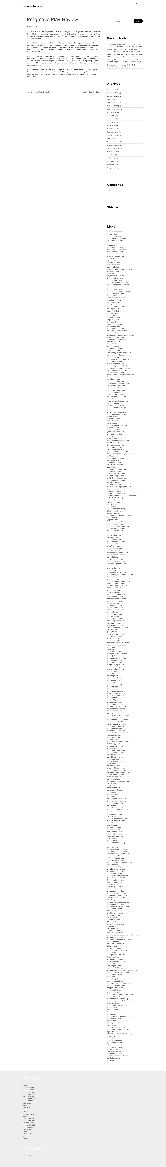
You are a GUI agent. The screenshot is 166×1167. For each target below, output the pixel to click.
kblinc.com (111, 436)
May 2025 (111, 122)
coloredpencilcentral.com (117, 397)
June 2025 (111, 119)
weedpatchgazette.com (116, 434)
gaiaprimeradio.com (114, 678)
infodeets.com (112, 245)
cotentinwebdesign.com (116, 355)
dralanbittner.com (114, 429)
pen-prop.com (112, 847)
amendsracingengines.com (117, 867)
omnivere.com (112, 258)
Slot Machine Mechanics (92, 92)
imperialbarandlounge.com (117, 401)
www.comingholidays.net (116, 563)
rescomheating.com (114, 1047)
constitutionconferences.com (118, 781)
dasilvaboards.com (114, 588)
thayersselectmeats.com (116, 801)
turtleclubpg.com (113, 744)
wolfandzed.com (113, 919)
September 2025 (113, 109)
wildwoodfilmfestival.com (117, 337)
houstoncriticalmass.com (116, 572)
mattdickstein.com (114, 829)
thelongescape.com (114, 684)
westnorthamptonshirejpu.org (118, 339)
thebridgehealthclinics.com (117, 810)
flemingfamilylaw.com (115, 1023)
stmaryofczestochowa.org (117, 654)
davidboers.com (113, 825)
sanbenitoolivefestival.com (117, 553)
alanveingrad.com (114, 697)
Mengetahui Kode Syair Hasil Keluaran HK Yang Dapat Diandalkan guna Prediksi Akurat (125, 45)
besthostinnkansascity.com (117, 1051)
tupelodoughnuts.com (115, 445)
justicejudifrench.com (115, 656)
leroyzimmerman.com (115, 1018)
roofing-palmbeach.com (116, 390)
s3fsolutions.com (113, 379)
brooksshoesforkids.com (116, 799)
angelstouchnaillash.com (116, 458)
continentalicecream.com (116, 599)
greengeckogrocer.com (116, 473)
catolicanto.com (113, 506)
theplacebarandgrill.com (116, 761)
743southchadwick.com (116, 385)
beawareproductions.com (117, 645)
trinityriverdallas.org (115, 511)
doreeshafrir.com (113, 640)
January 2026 (112, 96)
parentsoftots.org (113, 816)
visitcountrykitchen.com (116, 693)
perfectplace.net (113, 513)
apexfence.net (112, 1060)
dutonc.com (111, 682)
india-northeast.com (114, 388)
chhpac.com (111, 1038)
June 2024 (111, 158)
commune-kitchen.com (115, 610)
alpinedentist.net (113, 322)
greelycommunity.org (115, 625)
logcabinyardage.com (115, 823)
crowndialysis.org (114, 484)
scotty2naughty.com (114, 638)
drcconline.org (112, 759)
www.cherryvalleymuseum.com (119, 353)
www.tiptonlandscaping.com (118, 906)
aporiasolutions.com (115, 803)
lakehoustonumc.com (115, 834)
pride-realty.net (113, 1003)
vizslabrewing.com (114, 427)
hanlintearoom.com (114, 1009)
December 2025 (113, 99)
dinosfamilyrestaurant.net (117, 366)
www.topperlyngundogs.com (118, 853)
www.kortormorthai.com (116, 869)
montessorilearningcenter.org (118, 983)
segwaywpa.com (113, 805)
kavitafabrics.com (114, 735)
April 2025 (111, 125)
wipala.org (111, 533)
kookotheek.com (113, 326)
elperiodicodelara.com (115, 236)
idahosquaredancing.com (117, 414)
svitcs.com (111, 785)
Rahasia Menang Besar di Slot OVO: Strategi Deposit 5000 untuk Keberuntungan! (124, 55)
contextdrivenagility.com (116, 647)
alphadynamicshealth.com (117, 1005)
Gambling (111, 191)
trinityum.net (112, 946)
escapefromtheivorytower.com (118, 383)
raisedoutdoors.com (114, 403)
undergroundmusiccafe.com (117, 1056)
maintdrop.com (113, 313)
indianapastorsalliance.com (117, 770)
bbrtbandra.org (113, 304)
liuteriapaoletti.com (114, 717)
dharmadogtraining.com (116, 1040)
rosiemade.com (113, 443)
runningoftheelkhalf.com (116, 856)
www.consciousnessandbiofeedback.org (122, 935)
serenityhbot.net (113, 840)
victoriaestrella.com (114, 748)
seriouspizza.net (113, 788)
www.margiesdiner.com (116, 886)
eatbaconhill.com (113, 267)
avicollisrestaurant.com (116, 757)
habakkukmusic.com (115, 836)
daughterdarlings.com (115, 243)
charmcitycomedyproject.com (118, 643)
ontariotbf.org (112, 287)
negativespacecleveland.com (118, 715)
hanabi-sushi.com (114, 917)
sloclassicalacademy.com (117, 585)
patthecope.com (113, 783)
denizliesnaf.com (113, 779)
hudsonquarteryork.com (116, 961)
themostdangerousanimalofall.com (120, 574)
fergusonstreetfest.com (116, 985)
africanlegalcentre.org (115, 621)
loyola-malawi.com (32, 6)
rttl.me (109, 1045)
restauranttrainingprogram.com (119, 487)
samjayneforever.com (115, 988)
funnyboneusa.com (114, 728)
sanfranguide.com (114, 566)
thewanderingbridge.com (116, 658)
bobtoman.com (112, 315)
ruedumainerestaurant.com (117, 627)
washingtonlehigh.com (115, 913)
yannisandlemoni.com (115, 432)
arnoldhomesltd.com (115, 394)
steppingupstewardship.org (117, 908)
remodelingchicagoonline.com (118, 902)
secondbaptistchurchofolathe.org (119, 1034)
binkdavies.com (113, 603)
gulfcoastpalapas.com (115, 807)
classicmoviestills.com (115, 555)
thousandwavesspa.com (116, 750)
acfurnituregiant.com (115, 254)
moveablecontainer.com (116, 348)
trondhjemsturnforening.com (118, 972)
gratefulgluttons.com (115, 546)
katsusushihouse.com (115, 623)
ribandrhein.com (113, 502)
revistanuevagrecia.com (116, 634)
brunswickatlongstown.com (117, 667)
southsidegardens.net (115, 944)
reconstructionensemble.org (118, 733)
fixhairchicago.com (114, 777)
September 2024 (113, 148)
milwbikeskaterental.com (116, 706)
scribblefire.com (113, 517)
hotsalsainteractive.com (116, 247)
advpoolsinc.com (113, 766)
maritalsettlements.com (116, 704)
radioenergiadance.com (116, 324)
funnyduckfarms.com (115, 1012)
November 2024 (113, 142)
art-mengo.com (113, 676)
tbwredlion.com (113, 976)
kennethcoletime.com (115, 662)
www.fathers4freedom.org (117, 851)
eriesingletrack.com (114, 438)
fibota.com (111, 963)
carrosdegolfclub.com (115, 372)
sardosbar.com (112, 421)
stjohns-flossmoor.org (115, 726)
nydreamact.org (113, 295)
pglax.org (110, 713)
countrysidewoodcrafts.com (117, 282)
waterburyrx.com (113, 763)
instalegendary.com (114, 289)
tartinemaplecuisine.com (116, 669)
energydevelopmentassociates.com (120, 374)
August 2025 (112, 112)
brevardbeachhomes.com (117, 381)
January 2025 (112, 135)
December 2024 (113, 138)
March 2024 (111, 168)
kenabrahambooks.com (116, 607)
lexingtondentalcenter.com (117, 480)
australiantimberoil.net (115, 364)
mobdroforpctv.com (114, 548)
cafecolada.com (113, 557)
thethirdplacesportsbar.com (117, 950)
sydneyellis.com (113, 482)
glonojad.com (112, 632)
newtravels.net (112, 273)
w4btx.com (111, 456)
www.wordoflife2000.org (116, 412)
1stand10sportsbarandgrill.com (119, 454)
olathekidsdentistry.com (116, 447)
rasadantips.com (113, 260)
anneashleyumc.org (114, 873)
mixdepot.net (112, 926)
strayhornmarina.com (115, 592)
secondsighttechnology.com (118, 469)
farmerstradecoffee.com (116, 821)
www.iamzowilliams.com (116, 937)
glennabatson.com (114, 590)
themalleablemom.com (115, 660)
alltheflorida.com (113, 992)
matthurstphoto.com (114, 990)
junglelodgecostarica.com (117, 689)
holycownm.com (113, 739)
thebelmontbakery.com (115, 278)
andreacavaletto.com (115, 524)
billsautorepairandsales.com (118, 979)
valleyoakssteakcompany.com (118, 772)
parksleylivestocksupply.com (118, 526)
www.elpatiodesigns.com (116, 959)
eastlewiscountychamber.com (118, 581)
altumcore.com (112, 792)
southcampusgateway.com (117, 331)
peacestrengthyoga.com (116, 860)
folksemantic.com (114, 418)
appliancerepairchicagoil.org (118, 284)
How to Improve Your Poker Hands (40, 92)
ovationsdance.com (114, 500)
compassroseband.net (115, 790)
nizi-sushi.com (112, 673)
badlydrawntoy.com (114, 832)
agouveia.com (112, 1032)
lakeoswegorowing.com (116, 1027)
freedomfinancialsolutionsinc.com (120, 862)
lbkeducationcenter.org (116, 509)
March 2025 (111, 129)
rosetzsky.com (112, 629)
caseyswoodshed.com (115, 774)
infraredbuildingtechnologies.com (120, 368)
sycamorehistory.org (115, 930)
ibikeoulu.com (112, 649)
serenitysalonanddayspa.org (118, 249)
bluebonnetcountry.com (116, 306)
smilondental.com (114, 462)
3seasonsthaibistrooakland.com (119, 515)
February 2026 (113, 93)
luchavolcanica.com (114, 737)
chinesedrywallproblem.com (118, 722)
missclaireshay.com (114, 232)
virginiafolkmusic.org (115, 498)
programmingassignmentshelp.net (120, 269)
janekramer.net (113, 671)
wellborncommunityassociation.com (121, 335)
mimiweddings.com (114, 1049)
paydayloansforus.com (115, 276)
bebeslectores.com (114, 361)
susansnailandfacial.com (116, 845)
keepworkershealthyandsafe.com (119, 291)
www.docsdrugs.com (115, 884)
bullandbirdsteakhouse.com (117, 893)
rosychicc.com (112, 537)
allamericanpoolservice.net (117, 489)
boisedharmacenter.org (116, 528)
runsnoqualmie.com (114, 882)
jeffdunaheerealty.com (115, 858)
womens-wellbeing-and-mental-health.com (123, 495)
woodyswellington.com (116, 955)
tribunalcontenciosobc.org (117, 583)
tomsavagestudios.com (116, 493)
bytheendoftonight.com (116, 541)
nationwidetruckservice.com (118, 741)
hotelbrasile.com (113, 342)
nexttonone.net (113, 838)
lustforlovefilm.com (114, 614)
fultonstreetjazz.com (115, 344)
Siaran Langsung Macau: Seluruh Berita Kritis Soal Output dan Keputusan (123, 66)
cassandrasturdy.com (115, 550)
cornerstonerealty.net (115, 933)
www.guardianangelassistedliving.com (122, 970)
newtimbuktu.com (114, 262)
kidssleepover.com (114, 271)
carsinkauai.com (113, 996)
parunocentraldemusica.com (118, 968)
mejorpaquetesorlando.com (117, 451)
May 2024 (111, 161)
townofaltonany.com (114, 711)
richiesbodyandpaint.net (116, 238)
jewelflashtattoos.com (115, 300)
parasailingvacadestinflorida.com (120, 1001)
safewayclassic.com (115, 280)
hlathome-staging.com (115, 476)
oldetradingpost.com (115, 357)
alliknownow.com (113, 579)
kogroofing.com (113, 320)
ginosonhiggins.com (115, 700)
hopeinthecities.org (114, 544)
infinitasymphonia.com (115, 618)
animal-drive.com (113, 794)
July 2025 (111, 116)
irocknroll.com (112, 410)
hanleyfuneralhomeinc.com (117, 449)
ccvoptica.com (112, 911)
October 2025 (112, 106)
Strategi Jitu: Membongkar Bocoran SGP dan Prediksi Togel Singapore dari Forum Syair (124, 61)
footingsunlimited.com (115, 880)
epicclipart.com (113, 309)
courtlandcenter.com (115, 752)
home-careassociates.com (117, 522)
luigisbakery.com (113, 915)
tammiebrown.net (113, 680)
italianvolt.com (112, 423)
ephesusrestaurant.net (115, 952)
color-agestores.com (115, 530)
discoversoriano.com (115, 559)
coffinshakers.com (114, 651)
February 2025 (113, 132)
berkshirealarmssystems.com (118, 425)
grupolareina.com (114, 350)
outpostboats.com (114, 539)
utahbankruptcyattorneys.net (118, 407)
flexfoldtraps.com (113, 864)
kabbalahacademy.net (115, 460)
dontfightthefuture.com (115, 392)
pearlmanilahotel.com (115, 311)
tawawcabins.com (114, 416)
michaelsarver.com (114, 471)
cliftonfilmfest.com (114, 399)
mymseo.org (112, 1036)
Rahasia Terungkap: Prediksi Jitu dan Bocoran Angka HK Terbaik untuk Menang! (123, 50)
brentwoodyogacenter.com (117, 904)
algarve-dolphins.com (115, 695)
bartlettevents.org (114, 346)
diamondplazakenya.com (116, 974)
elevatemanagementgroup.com (119, 1016)
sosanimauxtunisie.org (116, 317)
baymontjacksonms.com (116, 709)
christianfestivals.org (115, 691)
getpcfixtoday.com (114, 302)
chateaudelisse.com (115, 333)
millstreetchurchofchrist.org (117, 999)
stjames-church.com (115, 636)
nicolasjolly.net (113, 616)
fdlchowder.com (113, 889)
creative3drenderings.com (117, 818)
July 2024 (111, 155)
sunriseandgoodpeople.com (118, 719)
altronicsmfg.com (113, 265)
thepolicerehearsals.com (116, 577)
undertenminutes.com (115, 256)
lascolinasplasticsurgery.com (118, 895)
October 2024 (112, 145)
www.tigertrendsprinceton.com (118, 849)
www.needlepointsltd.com (117, 891)
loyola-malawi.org (114, 535)
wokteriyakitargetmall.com (117, 478)
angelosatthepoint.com (116, 768)
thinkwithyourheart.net (115, 405)
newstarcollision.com (115, 465)
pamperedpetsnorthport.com (118, 440)
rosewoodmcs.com (114, 928)
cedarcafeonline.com (115, 251)
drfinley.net (111, 1020)
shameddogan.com (114, 814)
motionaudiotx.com (114, 1042)
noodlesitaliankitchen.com (117, 293)
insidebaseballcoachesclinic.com (120, 994)
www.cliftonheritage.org (116, 897)
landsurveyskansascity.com (117, 876)
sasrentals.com (113, 467)
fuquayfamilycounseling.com (118, 1029)
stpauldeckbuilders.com (116, 878)
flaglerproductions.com (116, 594)
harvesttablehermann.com (117, 370)
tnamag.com (112, 796)
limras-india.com (113, 234)
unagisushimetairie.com (116, 298)
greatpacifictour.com (115, 746)
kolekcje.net (112, 504)
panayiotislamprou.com (116, 328)
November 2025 (113, 102)
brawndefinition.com (115, 596)
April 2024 (111, 165)
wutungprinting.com (114, 702)
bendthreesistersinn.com (116, 724)
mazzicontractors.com (115, 948)
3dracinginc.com (113, 570)
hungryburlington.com (115, 665)
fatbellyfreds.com (113, 957)
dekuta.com (111, 922)
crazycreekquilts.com (115, 601)
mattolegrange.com (114, 687)
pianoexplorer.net (114, 941)
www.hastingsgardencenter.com (119, 939)
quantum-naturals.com (115, 981)
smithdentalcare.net (114, 1053)
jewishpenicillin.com (115, 491)
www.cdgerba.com (114, 966)
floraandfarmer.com (114, 377)
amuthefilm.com (113, 612)
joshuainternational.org (116, 843)
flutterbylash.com (113, 1007)
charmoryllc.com (113, 568)
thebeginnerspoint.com (116, 561)
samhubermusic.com (115, 1058)
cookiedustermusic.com (116, 730)
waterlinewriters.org (114, 812)
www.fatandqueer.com (115, 871)
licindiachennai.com (115, 240)
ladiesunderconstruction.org (118, 359)
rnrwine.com (112, 1025)
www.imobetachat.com (115, 827)
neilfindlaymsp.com (114, 755)
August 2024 (112, 152)
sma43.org (111, 900)
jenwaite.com (112, 1014)
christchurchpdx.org (114, 605)
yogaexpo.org (112, 520)
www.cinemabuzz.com (115, 924)
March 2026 (111, 89)
